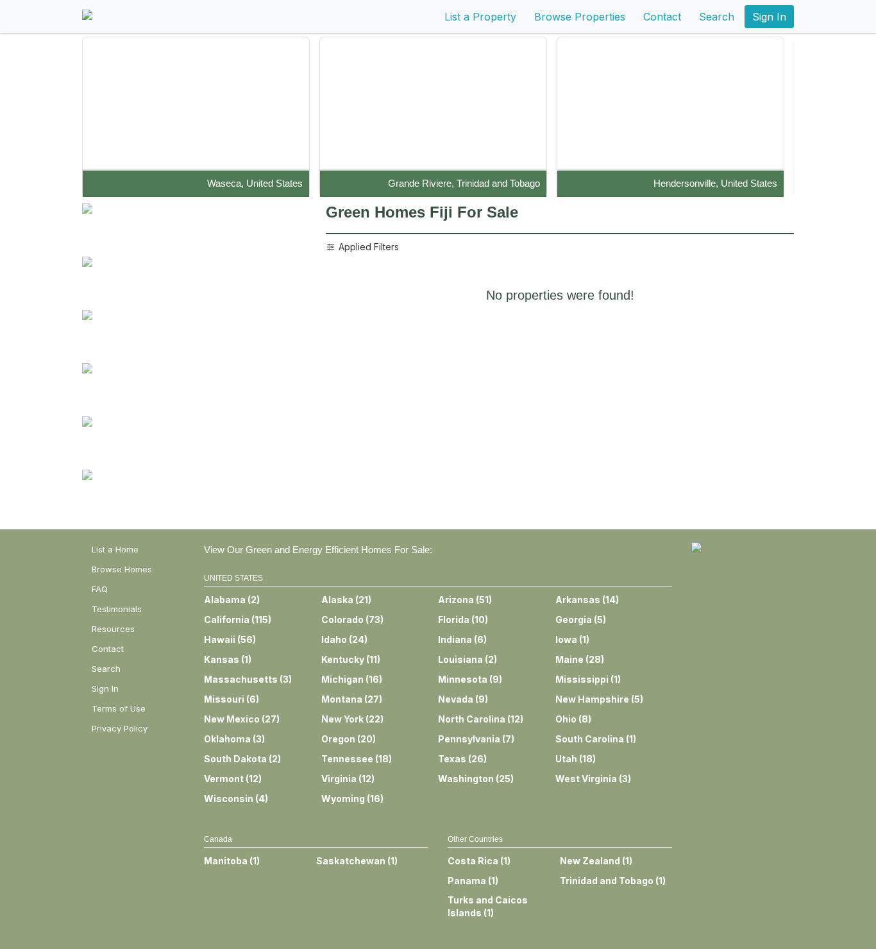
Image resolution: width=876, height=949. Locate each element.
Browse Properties (579, 16)
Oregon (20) (348, 738)
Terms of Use (119, 708)
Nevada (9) (463, 699)
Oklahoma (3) (234, 738)
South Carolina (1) (595, 738)
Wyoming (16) (352, 798)
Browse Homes (122, 569)
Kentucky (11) (350, 659)
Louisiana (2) (467, 659)
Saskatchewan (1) (357, 860)
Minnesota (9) (470, 679)
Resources (113, 629)
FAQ (100, 589)
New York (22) (352, 719)
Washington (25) (476, 778)
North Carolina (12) (480, 719)
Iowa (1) (572, 639)
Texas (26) (462, 758)
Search (716, 16)
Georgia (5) (580, 619)
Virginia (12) (348, 778)
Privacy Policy (119, 728)
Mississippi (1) (588, 679)
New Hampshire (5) (599, 699)
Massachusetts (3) (248, 679)
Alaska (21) (346, 599)
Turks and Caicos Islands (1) (488, 906)
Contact (662, 16)
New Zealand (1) (596, 860)
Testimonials (117, 609)
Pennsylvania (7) (476, 738)
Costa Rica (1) (479, 860)
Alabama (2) (232, 599)
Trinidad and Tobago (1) (613, 880)
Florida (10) (463, 619)
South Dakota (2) (242, 758)
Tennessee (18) (356, 758)
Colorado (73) (352, 619)
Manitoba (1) (232, 860)
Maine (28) (579, 659)
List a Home (115, 549)
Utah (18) (575, 758)
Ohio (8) (573, 719)
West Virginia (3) (593, 778)
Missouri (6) (231, 699)
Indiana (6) (462, 639)
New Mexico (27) (242, 719)
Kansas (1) (227, 659)
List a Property (480, 16)
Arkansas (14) (587, 599)
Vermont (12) (233, 778)
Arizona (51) (465, 599)
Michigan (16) (351, 679)
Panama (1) (473, 880)
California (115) (237, 619)
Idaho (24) (344, 639)
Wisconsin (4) (236, 798)
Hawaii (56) (230, 639)
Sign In (769, 16)
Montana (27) (351, 699)
